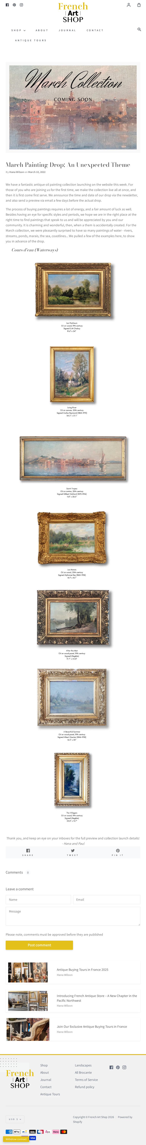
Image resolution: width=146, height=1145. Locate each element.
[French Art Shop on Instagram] (124, 1067)
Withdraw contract (16, 1139)
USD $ (14, 1119)
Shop (17, 30)
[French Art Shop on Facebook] (111, 1067)
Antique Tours (31, 40)
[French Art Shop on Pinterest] (118, 1067)
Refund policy (84, 1087)
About (42, 30)
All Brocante (83, 1072)
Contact (95, 30)
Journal (67, 30)
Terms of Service (86, 1079)
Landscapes (83, 1065)
